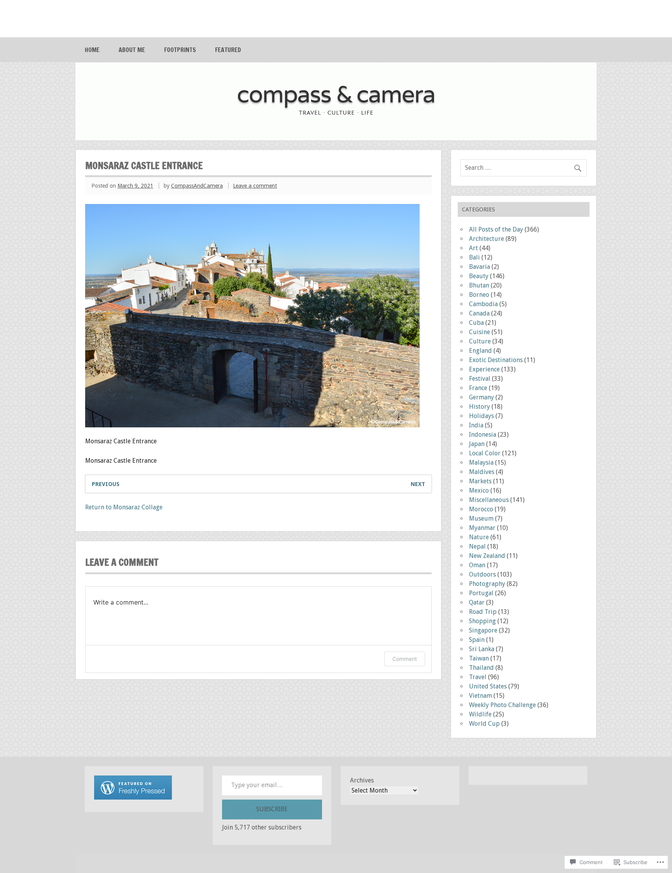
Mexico (479, 490)
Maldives (481, 472)
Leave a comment (255, 186)
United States (488, 686)
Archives (362, 780)
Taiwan (479, 658)
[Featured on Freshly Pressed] (133, 797)
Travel (477, 677)
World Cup (484, 723)
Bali (474, 257)
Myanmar (482, 527)
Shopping (482, 621)
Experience (484, 369)
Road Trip (483, 611)
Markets (480, 481)
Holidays (481, 416)
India (476, 425)
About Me (132, 49)
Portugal (481, 593)
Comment (404, 658)
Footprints (180, 49)
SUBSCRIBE (272, 809)
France (478, 388)
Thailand (481, 667)
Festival (479, 378)
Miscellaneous (489, 500)
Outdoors (482, 574)
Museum (481, 518)
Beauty (478, 276)
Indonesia (482, 434)
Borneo (479, 294)
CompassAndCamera (197, 186)
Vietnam (480, 695)
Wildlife (480, 714)
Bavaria (479, 266)
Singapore (483, 630)
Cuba (476, 322)
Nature (479, 537)
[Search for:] (523, 167)
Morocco (481, 509)
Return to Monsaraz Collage (124, 507)
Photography (487, 583)
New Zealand (487, 555)
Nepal (477, 546)
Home (92, 49)
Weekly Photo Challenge (502, 705)
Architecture (486, 238)
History (479, 406)
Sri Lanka (481, 649)
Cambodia (483, 304)
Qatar (477, 602)
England (480, 350)
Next (418, 484)
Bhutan (479, 285)
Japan (477, 444)
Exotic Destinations (496, 360)
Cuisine (479, 332)
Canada (479, 313)
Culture (480, 341)
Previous (105, 484)
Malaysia (481, 462)
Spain (477, 639)
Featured (228, 49)
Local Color (484, 453)
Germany (481, 397)
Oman (477, 565)
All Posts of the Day (496, 229)
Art (473, 248)
